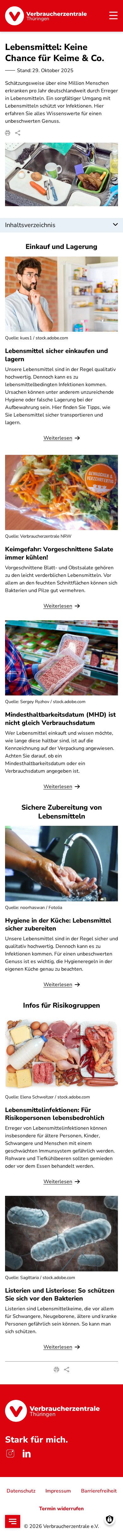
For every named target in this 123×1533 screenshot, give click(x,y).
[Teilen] (17, 132)
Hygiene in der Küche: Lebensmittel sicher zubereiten (58, 924)
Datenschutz (21, 1490)
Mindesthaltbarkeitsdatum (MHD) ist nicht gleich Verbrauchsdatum (60, 718)
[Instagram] (10, 1453)
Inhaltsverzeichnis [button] (30, 225)
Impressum (58, 1490)
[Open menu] (12, 1521)
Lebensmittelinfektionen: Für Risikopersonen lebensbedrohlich (54, 1114)
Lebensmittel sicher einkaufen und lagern (56, 355)
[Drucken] (7, 132)
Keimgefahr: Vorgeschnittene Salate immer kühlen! (59, 553)
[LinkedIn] (26, 1453)
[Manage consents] (109, 1519)
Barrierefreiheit (99, 1490)
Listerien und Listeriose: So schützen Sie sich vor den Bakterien (59, 1294)
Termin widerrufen (61, 1508)
